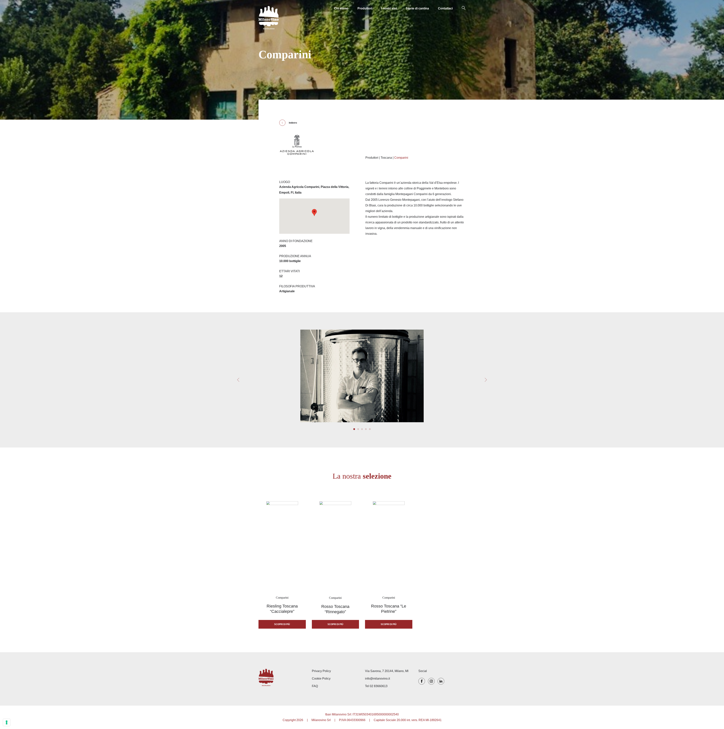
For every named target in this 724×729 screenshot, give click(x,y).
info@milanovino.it (377, 678)
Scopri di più (282, 624)
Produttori (364, 8)
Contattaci (445, 8)
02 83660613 (378, 686)
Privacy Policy (321, 671)
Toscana (386, 157)
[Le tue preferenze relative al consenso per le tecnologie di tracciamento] (6, 722)
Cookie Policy (321, 678)
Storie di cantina (417, 8)
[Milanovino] (268, 17)
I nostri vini (389, 8)
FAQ (315, 686)
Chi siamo (341, 8)
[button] (485, 379)
